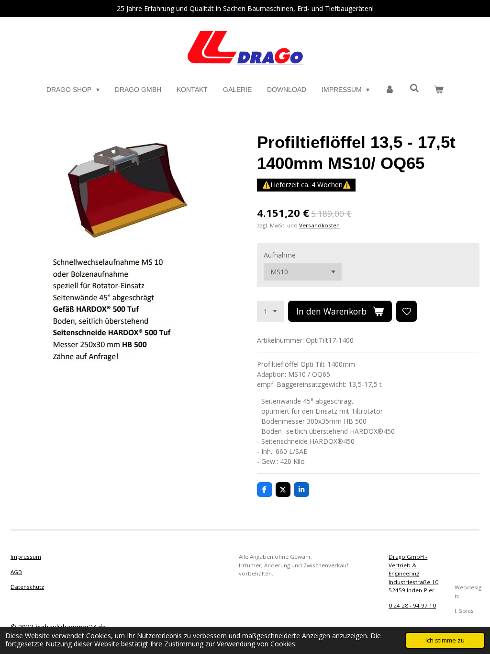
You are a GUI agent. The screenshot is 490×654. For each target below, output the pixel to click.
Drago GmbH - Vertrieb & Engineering (408, 565)
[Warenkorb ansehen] (439, 90)
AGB (16, 571)
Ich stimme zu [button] (445, 640)
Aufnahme (280, 254)
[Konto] (389, 90)
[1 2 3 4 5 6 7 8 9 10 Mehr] (270, 311)
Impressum (26, 556)
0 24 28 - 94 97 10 (412, 605)
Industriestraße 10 (413, 582)
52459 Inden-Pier (411, 590)
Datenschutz (27, 586)
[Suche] (414, 88)
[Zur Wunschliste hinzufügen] (406, 311)
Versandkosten (319, 225)
